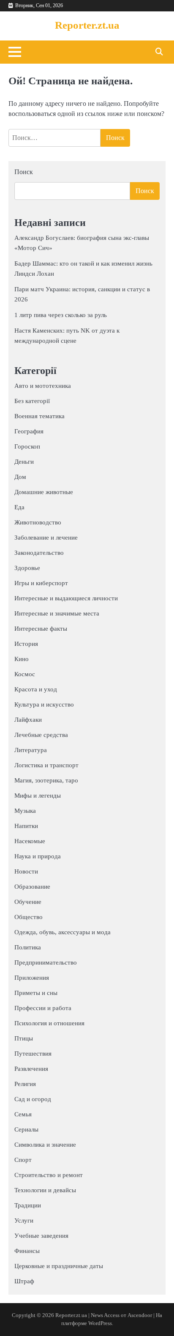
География (29, 431)
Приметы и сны (35, 992)
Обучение (27, 901)
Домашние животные (43, 492)
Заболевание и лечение (46, 537)
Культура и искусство (44, 704)
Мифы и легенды (37, 795)
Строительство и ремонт (48, 1175)
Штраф (24, 1281)
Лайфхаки (28, 719)
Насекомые (29, 841)
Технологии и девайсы (45, 1190)
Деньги (24, 461)
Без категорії (32, 401)
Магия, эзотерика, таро (46, 780)
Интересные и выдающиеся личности (66, 598)
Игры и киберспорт (41, 583)
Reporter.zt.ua (87, 25)
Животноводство (37, 522)
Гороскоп (27, 446)
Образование (32, 886)
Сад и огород (32, 1099)
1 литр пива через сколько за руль (60, 315)
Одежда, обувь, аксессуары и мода (62, 932)
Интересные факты (40, 628)
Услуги (23, 1220)
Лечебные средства (41, 734)
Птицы (23, 1038)
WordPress (100, 1323)
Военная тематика (39, 416)
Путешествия (33, 1053)
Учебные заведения (41, 1235)
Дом (20, 476)
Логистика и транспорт (46, 765)
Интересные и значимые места (56, 613)
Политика (27, 947)
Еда (19, 507)
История (26, 643)
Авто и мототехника (42, 385)
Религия (25, 1084)
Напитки (26, 826)
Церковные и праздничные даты (58, 1266)
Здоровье (27, 568)
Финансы (27, 1250)
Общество (28, 917)
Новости (26, 871)
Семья (23, 1114)
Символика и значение (45, 1144)
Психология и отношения (49, 1023)
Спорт (23, 1159)
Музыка (25, 810)
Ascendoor (140, 1315)
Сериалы (26, 1129)
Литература (30, 750)
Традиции (27, 1205)
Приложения (31, 977)
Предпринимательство (45, 962)
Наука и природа (37, 856)
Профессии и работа (42, 1008)
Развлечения (31, 1068)
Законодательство (39, 552)
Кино (21, 659)
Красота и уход (35, 689)
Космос (24, 674)
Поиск (23, 171)
